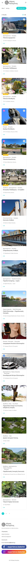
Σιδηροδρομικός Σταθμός (10, 250)
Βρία (10, 436)
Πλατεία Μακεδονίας (9, 159)
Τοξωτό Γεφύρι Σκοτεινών (11, 502)
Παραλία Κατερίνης (16, 278)
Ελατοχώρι (17, 341)
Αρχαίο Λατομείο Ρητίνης (10, 438)
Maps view (22, 8)
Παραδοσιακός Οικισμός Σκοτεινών (13, 471)
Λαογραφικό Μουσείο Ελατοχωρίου (13, 343)
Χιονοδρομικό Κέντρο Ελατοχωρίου (13, 375)
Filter (3, 8)
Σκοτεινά (6, 469)
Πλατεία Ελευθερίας (9, 98)
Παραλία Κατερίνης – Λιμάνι (11, 281)
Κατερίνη (14, 35)
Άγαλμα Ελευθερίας (9, 129)
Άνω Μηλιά (15, 403)
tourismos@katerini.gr (10, 542)
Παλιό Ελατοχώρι (17, 309)
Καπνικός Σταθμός (8, 220)
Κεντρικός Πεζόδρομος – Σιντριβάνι (13, 189)
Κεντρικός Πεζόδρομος (10, 68)
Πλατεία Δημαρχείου (9, 37)
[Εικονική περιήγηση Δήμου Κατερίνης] (11, 2)
